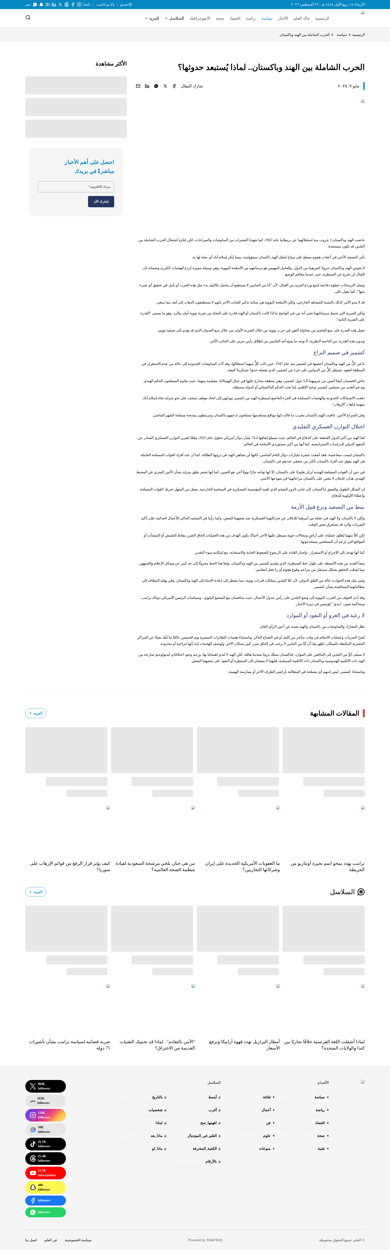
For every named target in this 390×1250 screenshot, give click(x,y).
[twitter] (165, 86)
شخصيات (157, 1110)
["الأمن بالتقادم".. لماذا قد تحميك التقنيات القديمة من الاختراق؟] (152, 1008)
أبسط (214, 1097)
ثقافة (267, 1097)
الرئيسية (322, 18)
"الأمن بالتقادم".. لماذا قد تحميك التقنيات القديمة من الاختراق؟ (157, 1044)
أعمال (266, 1110)
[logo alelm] (351, 18)
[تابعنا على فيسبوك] (73, 4)
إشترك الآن (101, 201)
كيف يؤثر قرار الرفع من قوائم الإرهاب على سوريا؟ (70, 866)
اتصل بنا (31, 1240)
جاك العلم (301, 18)
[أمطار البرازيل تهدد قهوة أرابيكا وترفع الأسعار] (237, 1008)
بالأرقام (213, 1161)
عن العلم (51, 1240)
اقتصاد (235, 18)
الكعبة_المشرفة (207, 1149)
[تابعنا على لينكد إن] (54, 4)
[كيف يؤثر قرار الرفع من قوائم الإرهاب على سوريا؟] (67, 830)
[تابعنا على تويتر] (60, 4)
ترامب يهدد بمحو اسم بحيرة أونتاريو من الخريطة (328, 866)
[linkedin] (147, 86)
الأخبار (283, 18)
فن (268, 1123)
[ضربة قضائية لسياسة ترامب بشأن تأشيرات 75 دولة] (67, 1008)
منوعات (265, 1148)
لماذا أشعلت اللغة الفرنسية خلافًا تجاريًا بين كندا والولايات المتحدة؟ (324, 1044)
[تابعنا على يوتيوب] (47, 4)
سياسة (266, 18)
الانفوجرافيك (199, 18)
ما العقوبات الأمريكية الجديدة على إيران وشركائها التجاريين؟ (242, 866)
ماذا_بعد (158, 1136)
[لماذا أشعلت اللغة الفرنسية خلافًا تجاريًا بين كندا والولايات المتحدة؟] (322, 1008)
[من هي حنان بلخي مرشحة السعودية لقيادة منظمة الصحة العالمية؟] (152, 830)
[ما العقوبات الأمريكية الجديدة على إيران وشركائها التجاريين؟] (237, 830)
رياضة (251, 18)
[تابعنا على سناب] (41, 4)
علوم (267, 1136)
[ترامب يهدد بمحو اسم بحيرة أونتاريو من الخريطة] (322, 830)
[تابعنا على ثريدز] (66, 4)
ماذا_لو (159, 1149)
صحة (220, 18)
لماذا (161, 1123)
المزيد (38, 713)
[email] (138, 86)
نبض (28, 4)
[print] (174, 86)
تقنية (321, 1148)
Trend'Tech (214, 1240)
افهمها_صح (210, 1123)
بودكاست (103, 4)
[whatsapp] (156, 86)
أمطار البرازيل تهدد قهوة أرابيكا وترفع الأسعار (244, 1044)
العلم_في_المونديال (204, 1136)
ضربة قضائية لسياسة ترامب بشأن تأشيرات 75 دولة (69, 1044)
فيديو (124, 4)
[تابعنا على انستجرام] (79, 4)
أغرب (215, 1110)
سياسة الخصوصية (78, 1240)
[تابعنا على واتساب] (35, 4)
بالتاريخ (159, 1097)
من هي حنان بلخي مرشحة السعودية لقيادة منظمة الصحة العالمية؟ (155, 866)
